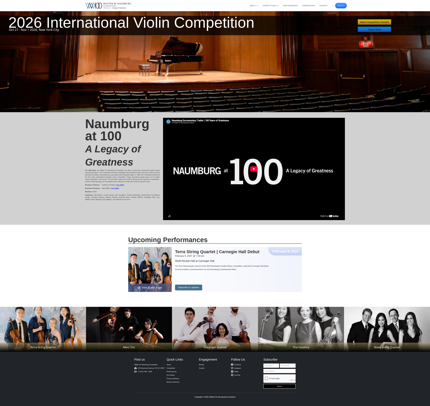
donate (341, 6)
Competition (171, 368)
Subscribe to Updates (188, 287)
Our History (171, 375)
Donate (201, 365)
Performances (290, 6)
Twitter (235, 371)
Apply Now (374, 29)
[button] (254, 5)
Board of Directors (173, 382)
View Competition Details (374, 22)
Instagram (236, 368)
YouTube (235, 375)
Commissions (308, 6)
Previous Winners (173, 378)
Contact (323, 6)
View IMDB (120, 185)
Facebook (236, 364)
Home (169, 365)
